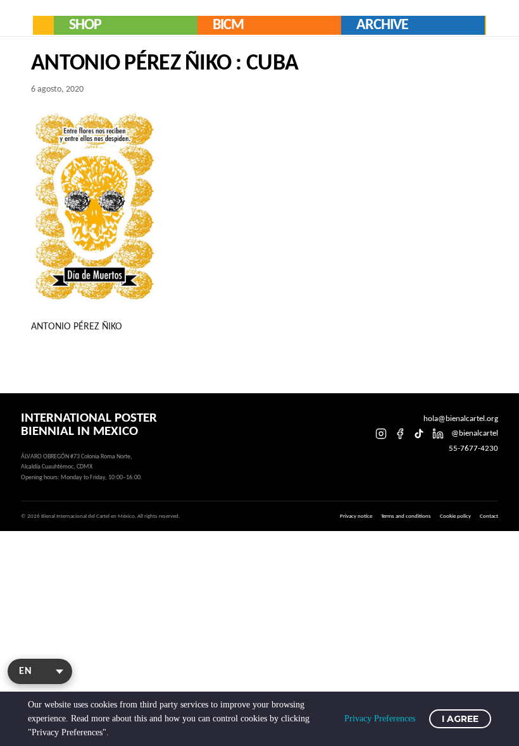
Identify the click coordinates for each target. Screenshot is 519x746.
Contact (489, 516)
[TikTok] (419, 433)
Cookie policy (455, 516)
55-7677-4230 (473, 448)
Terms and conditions (406, 516)
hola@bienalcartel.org (460, 419)
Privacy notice (356, 516)
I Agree (460, 719)
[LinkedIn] (438, 433)
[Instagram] (381, 433)
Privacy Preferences (379, 718)
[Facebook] (400, 433)
